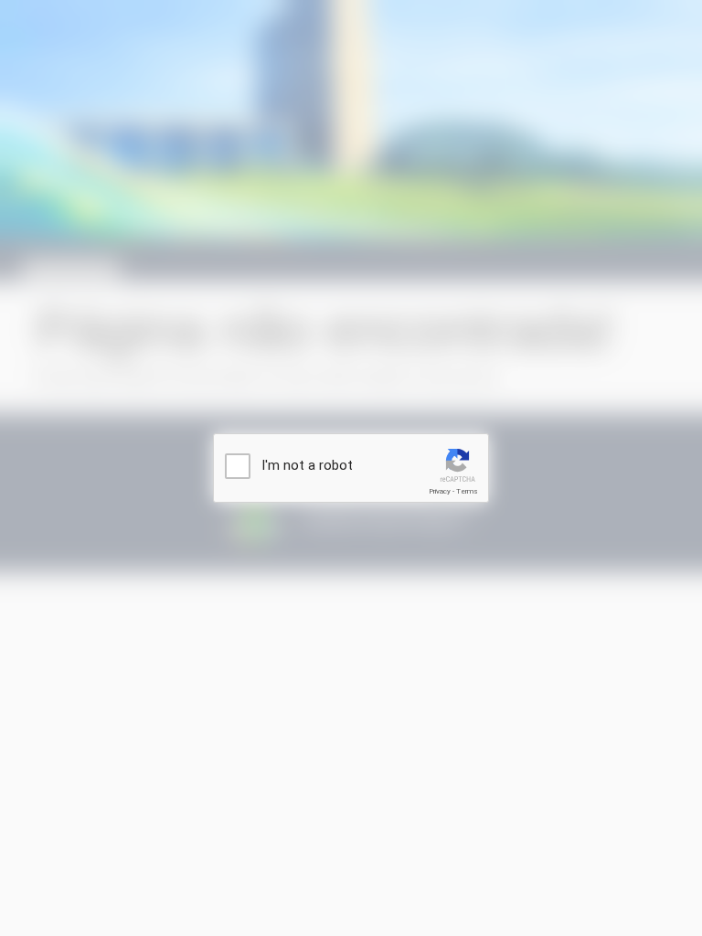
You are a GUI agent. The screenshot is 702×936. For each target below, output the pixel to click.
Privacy (440, 491)
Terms (467, 491)
